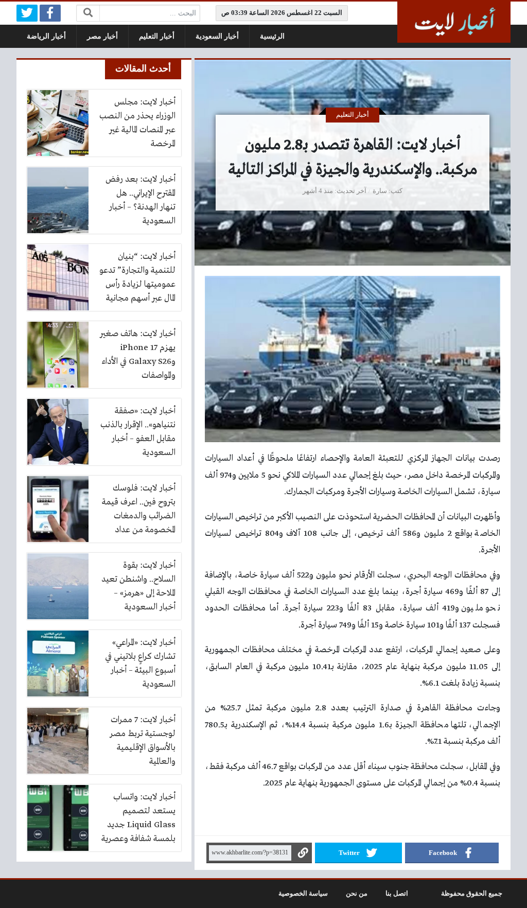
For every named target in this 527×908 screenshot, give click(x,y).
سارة (380, 191)
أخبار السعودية (217, 36)
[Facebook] (50, 13)
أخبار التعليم (156, 36)
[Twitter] (27, 13)
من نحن (356, 893)
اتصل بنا (396, 893)
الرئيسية (272, 36)
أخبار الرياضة (46, 36)
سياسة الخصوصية (303, 893)
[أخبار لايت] (454, 22)
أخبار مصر (102, 36)
